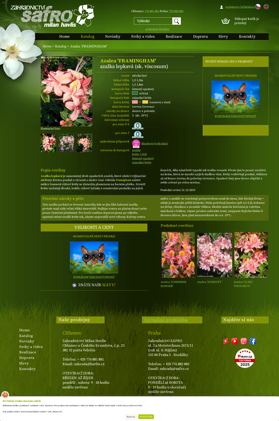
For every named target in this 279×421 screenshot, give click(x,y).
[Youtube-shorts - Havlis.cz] (225, 343)
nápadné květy (141, 162)
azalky (136, 150)
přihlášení (248, 7)
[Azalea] (178, 255)
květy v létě (139, 154)
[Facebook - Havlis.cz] (252, 343)
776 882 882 (176, 11)
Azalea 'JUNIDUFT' (209, 282)
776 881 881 (152, 11)
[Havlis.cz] (52, 15)
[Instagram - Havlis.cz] (243, 343)
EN (265, 6)
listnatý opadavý (143, 158)
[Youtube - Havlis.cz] (234, 343)
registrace (232, 7)
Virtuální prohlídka (166, 320)
